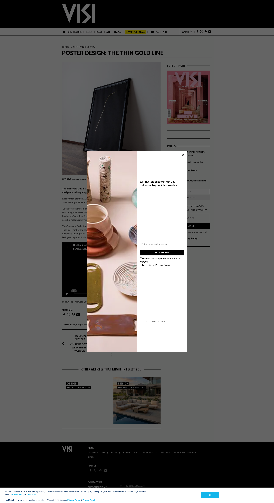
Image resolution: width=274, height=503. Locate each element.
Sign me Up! (162, 252)
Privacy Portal (88, 500)
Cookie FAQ (32, 494)
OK (210, 495)
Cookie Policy (18, 494)
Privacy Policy (73, 500)
